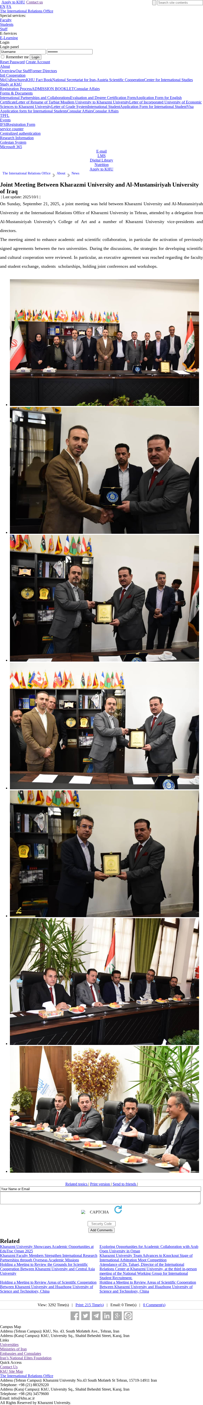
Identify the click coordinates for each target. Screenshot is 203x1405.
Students (6, 24)
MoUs (5, 80)
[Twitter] (85, 1315)
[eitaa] (128, 1315)
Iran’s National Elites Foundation (25, 1358)
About (5, 66)
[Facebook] (75, 1315)
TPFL (4, 115)
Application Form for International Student (153, 106)
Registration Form (21, 124)
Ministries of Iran (13, 1349)
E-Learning (9, 38)
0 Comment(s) (154, 1305)
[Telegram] (96, 1315)
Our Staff (23, 71)
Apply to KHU (13, 2)
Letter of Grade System (69, 106)
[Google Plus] (117, 1315)
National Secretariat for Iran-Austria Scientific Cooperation (98, 80)
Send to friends (125, 1184)
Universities (9, 1344)
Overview (8, 71)
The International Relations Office (26, 11)
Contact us (34, 2)
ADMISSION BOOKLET (53, 89)
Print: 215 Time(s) (90, 1305)
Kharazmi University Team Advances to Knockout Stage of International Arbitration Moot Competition (146, 1257)
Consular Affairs (87, 89)
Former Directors (43, 71)
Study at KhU (11, 84)
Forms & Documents (16, 93)
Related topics (76, 1184)
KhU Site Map (11, 1371)
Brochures (18, 80)
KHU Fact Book (39, 80)
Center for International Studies (168, 80)
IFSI (3, 124)
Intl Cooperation (12, 75)
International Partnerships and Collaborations (35, 98)
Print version (100, 1184)
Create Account (38, 62)
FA (8, 6)
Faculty (6, 20)
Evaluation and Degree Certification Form (103, 98)
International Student (104, 106)
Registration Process (16, 89)
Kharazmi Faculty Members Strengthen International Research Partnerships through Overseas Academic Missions (48, 1257)
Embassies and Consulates (20, 1353)
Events (5, 120)
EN (2, 6)
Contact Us (9, 1367)
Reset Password (12, 62)
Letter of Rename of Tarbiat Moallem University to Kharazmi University (72, 102)
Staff (3, 29)
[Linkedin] (106, 1315)
